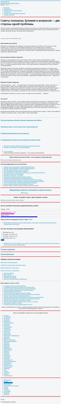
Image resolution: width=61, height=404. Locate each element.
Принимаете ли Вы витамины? (9, 262)
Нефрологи (7, 347)
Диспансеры (7, 12)
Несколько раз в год (8, 232)
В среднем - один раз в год (10, 236)
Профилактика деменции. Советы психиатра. (15, 133)
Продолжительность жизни (11, 385)
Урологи (6, 371)
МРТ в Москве (8, 274)
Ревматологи (7, 364)
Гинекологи (7, 325)
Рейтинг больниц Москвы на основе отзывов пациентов (19, 168)
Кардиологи (7, 332)
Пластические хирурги (10, 361)
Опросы (6, 388)
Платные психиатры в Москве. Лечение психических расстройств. (21, 120)
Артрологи (7, 319)
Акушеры (6, 315)
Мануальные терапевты (10, 341)
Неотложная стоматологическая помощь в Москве (17, 177)
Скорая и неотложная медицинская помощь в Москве (18, 178)
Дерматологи (7, 329)
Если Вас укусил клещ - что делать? (13, 175)
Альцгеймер (7, 391)
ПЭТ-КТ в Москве (9, 273)
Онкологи (6, 351)
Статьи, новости (8, 382)
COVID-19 (7, 390)
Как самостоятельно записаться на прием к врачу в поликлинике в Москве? (24, 172)
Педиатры (6, 354)
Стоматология (8, 367)
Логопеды (6, 337)
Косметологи (7, 334)
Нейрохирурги (8, 348)
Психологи (7, 358)
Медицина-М (7, 380)
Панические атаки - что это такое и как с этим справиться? (19, 127)
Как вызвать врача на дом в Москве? (14, 174)
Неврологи (7, 345)
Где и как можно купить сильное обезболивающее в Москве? (20, 182)
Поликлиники (8, 9)
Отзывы (6, 387)
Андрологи (7, 318)
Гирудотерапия (8, 327)
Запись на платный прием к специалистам (15, 279)
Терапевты (7, 368)
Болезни (6, 381)
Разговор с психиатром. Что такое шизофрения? (17, 147)
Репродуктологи (8, 365)
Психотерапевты (8, 360)
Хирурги (6, 374)
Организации (7, 384)
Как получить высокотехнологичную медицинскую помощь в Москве (23, 179)
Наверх (3, 399)
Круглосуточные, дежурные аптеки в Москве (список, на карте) (21, 185)
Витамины (7, 392)
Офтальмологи (8, 350)
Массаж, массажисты (9, 339)
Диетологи (7, 331)
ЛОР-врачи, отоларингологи (11, 335)
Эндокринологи (8, 375)
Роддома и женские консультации (13, 10)
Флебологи (7, 372)
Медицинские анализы (10, 277)
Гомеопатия (7, 328)
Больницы (6, 7)
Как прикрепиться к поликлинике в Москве (16, 171)
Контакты (6, 394)
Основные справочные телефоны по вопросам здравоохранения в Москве (24, 181)
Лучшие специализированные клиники (14, 13)
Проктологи (7, 355)
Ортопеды (6, 352)
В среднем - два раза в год (10, 234)
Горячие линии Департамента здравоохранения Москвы (19, 167)
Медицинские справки (10, 276)
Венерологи (7, 321)
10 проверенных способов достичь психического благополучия (20, 140)
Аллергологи (7, 317)
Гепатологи (7, 324)
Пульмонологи (8, 362)
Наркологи (7, 344)
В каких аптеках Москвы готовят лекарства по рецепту (19, 184)
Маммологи (7, 338)
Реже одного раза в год (9, 238)
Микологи (6, 342)
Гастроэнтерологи (9, 322)
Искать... (3, 4)
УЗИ (5, 370)
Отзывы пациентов (9, 14)
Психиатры (3, 38)
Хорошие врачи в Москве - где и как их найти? (16, 169)
